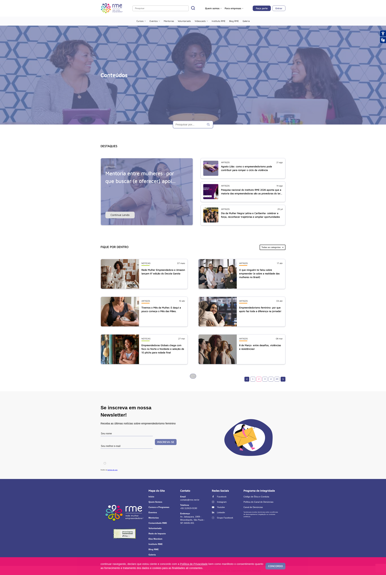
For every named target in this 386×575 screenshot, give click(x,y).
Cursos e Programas (159, 507)
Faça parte (262, 8)
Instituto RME (218, 21)
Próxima (283, 379)
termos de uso (112, 470)
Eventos (154, 21)
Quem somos (212, 8)
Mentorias (169, 21)
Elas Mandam (155, 539)
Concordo (275, 566)
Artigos (110, 167)
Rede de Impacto (157, 533)
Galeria (246, 21)
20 (277, 379)
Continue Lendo (120, 214)
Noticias (145, 263)
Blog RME (234, 21)
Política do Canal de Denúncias (258, 502)
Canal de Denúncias (253, 507)
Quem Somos (155, 502)
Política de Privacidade (194, 564)
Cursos (140, 21)
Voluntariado (184, 21)
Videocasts (200, 21)
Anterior (246, 379)
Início (151, 496)
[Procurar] (193, 8)
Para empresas (233, 8)
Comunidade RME (158, 523)
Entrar (278, 8)
